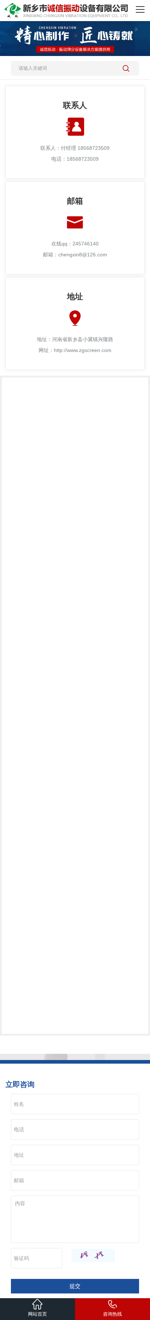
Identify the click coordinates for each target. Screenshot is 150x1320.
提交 (75, 1286)
